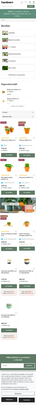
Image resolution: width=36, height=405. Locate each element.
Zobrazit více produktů (17, 106)
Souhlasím (26, 400)
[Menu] (33, 2)
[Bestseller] (9, 130)
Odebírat (29, 365)
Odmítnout (9, 400)
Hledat (31, 6)
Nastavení (18, 394)
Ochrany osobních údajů (20, 389)
